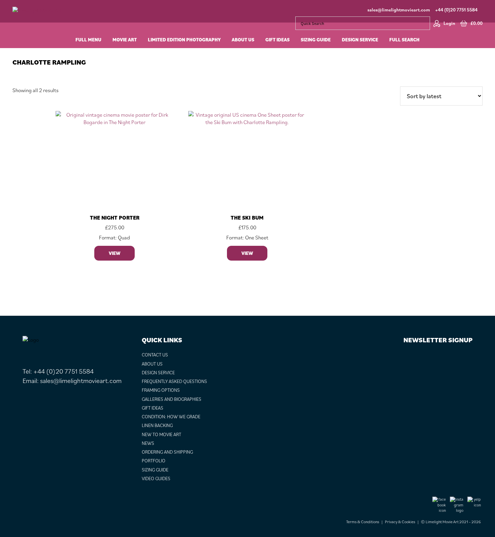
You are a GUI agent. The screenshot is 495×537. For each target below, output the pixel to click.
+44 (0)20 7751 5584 (456, 10)
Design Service (158, 373)
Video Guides (156, 478)
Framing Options (161, 390)
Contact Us (155, 355)
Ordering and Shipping (167, 452)
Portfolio (153, 461)
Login (449, 23)
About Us (152, 364)
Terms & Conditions (362, 521)
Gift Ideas (152, 408)
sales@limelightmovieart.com (398, 10)
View (114, 253)
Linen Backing (157, 425)
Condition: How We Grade (171, 417)
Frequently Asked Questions (174, 381)
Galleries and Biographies (171, 399)
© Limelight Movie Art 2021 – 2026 (451, 521)
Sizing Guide (155, 470)
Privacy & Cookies (400, 521)
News (148, 443)
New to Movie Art (161, 434)
